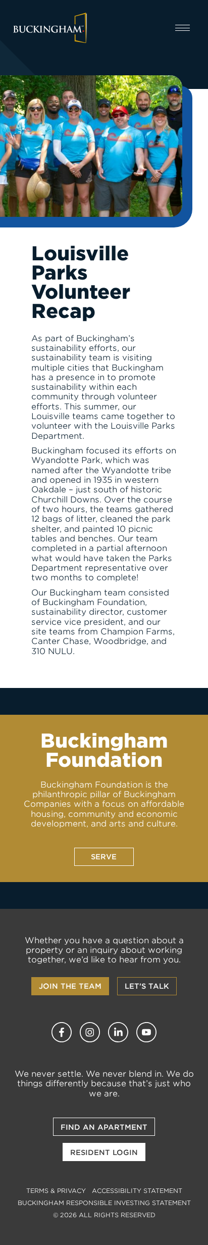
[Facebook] (61, 1032)
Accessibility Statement (137, 1190)
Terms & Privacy (56, 1190)
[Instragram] (90, 1032)
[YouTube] (146, 1032)
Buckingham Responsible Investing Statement (104, 1203)
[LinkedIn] (118, 1032)
